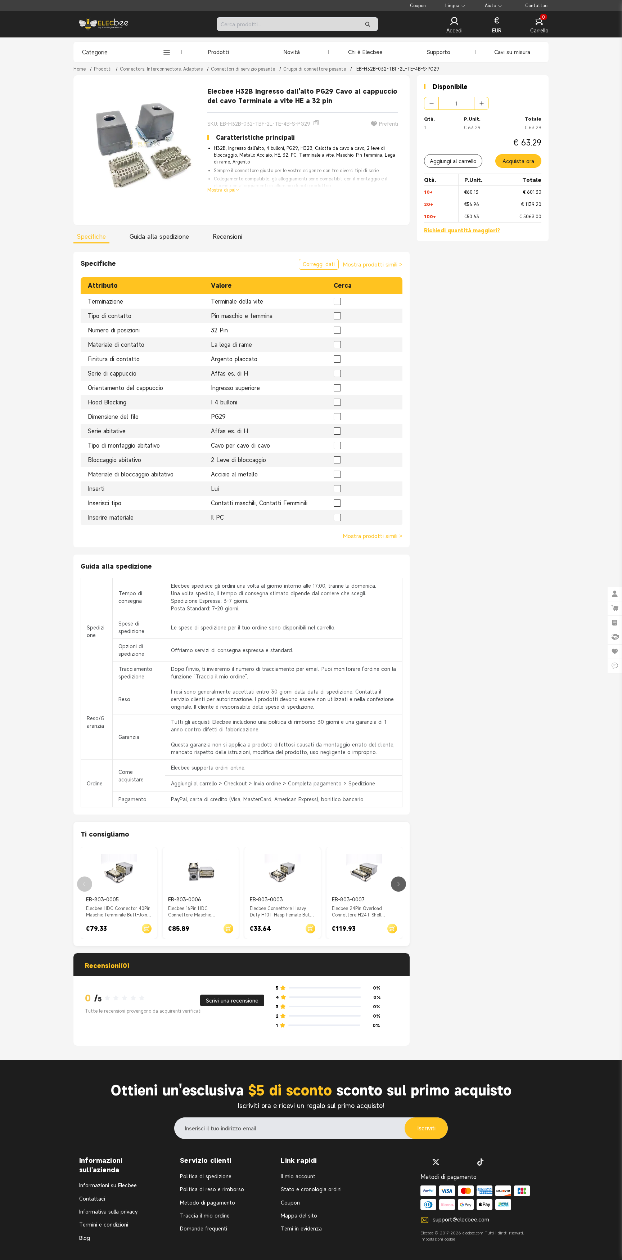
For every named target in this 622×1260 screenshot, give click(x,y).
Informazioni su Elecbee (108, 1185)
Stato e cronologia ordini (311, 1189)
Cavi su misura (512, 51)
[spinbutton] (456, 103)
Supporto (438, 51)
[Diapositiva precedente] (84, 884)
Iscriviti (426, 1128)
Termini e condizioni (103, 1224)
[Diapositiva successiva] (398, 884)
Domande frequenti (203, 1228)
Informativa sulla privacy (108, 1211)
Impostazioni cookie (437, 1239)
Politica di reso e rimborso (212, 1189)
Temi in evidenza (301, 1228)
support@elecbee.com (461, 1219)
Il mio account (298, 1176)
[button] (454, 25)
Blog (84, 1237)
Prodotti (218, 51)
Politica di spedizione (205, 1176)
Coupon (418, 5)
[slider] (126, 998)
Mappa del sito (299, 1215)
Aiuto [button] (490, 5)
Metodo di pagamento (207, 1202)
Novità (292, 51)
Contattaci (537, 5)
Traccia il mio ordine (205, 1215)
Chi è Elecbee (365, 51)
